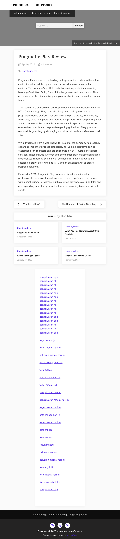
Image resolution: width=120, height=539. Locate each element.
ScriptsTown (72, 535)
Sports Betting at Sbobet (28, 256)
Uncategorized (29, 71)
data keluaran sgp (40, 13)
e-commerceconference (31, 4)
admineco (46, 64)
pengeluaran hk (48, 281)
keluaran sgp (20, 13)
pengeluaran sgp (49, 277)
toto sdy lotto (47, 467)
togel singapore (62, 13)
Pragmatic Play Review (28, 232)
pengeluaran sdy (49, 489)
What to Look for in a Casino (78, 256)
